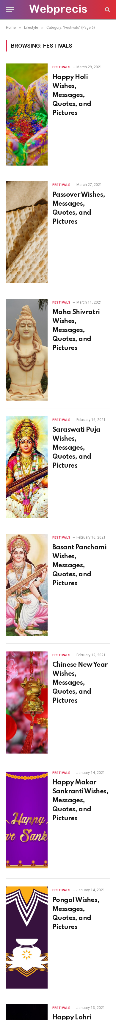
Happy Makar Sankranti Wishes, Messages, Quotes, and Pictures (80, 800)
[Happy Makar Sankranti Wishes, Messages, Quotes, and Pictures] (27, 820)
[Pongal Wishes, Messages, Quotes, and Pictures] (27, 937)
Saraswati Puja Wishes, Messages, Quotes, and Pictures (76, 448)
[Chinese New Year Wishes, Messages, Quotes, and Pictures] (27, 702)
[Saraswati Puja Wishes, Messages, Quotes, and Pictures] (27, 467)
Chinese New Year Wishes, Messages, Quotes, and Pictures (79, 683)
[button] (10, 9)
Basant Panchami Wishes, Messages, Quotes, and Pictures (79, 565)
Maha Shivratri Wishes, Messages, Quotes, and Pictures (76, 330)
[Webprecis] (58, 9)
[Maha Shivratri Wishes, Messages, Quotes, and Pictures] (27, 350)
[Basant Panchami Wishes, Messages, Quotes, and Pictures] (27, 585)
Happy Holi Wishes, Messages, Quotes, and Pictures (71, 95)
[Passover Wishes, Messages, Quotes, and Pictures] (27, 232)
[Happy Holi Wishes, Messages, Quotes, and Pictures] (27, 114)
